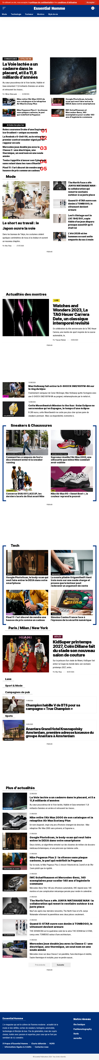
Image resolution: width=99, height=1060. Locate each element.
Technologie (56, 104)
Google (9, 614)
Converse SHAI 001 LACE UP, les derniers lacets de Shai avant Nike (25, 495)
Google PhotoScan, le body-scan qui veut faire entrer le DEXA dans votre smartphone (80, 101)
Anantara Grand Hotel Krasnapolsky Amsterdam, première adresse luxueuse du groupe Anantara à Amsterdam (60, 732)
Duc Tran (8, 246)
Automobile (8, 956)
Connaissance (10, 59)
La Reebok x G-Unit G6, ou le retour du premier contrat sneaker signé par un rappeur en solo (24, 139)
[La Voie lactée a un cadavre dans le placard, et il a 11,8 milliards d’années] (73, 76)
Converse (10, 491)
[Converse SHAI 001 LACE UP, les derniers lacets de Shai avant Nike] (27, 479)
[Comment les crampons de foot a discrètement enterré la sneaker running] (27, 442)
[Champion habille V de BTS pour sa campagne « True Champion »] (13, 704)
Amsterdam (9, 739)
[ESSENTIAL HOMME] (49, 8)
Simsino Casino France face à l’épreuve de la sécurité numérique (71, 618)
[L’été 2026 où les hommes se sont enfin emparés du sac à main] (59, 236)
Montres (55, 115)
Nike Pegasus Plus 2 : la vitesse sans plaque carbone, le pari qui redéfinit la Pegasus (32, 112)
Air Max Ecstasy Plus (59, 454)
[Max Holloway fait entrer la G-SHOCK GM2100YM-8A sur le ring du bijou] (13, 390)
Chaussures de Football (15, 454)
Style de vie (25, 59)
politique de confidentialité (41, 2)
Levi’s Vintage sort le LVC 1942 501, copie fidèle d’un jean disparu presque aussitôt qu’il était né (81, 221)
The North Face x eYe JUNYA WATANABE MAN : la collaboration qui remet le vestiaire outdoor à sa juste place (82, 188)
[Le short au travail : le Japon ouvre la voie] (26, 200)
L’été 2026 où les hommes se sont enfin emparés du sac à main (80, 236)
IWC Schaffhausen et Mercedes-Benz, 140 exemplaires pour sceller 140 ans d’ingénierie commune (80, 113)
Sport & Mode (14, 685)
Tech (14, 545)
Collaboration (9, 416)
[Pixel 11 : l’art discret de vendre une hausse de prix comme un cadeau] (27, 602)
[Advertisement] (49, 37)
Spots (9, 715)
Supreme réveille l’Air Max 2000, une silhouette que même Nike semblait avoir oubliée (71, 460)
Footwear (7, 104)
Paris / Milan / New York (28, 628)
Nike (5, 102)
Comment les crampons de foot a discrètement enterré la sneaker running (24, 460)
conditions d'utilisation (67, 2)
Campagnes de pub (17, 692)
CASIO (6, 396)
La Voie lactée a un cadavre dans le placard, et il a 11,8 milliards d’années (20, 71)
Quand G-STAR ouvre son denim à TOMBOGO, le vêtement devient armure (61, 925)
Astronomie (8, 809)
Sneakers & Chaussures (31, 425)
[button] (90, 2)
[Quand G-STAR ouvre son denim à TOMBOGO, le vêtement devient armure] (59, 203)
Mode (10, 176)
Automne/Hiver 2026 (11, 712)
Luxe (56, 300)
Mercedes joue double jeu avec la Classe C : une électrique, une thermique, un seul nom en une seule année (61, 946)
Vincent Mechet (60, 340)
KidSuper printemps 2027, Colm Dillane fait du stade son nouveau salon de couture (74, 648)
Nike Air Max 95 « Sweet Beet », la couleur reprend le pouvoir (69, 495)
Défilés (57, 637)
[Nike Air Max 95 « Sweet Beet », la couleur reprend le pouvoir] (72, 479)
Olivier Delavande (11, 94)
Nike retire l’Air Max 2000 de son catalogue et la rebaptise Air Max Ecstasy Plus (31, 101)
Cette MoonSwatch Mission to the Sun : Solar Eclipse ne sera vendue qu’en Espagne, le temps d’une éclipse (61, 407)
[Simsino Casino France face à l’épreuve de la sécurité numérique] (72, 602)
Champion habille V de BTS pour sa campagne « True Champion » (53, 707)
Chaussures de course (12, 869)
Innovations (56, 574)
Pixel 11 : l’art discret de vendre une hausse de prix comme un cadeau (26, 618)
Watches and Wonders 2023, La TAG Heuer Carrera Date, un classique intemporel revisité (71, 314)
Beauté (9, 574)
